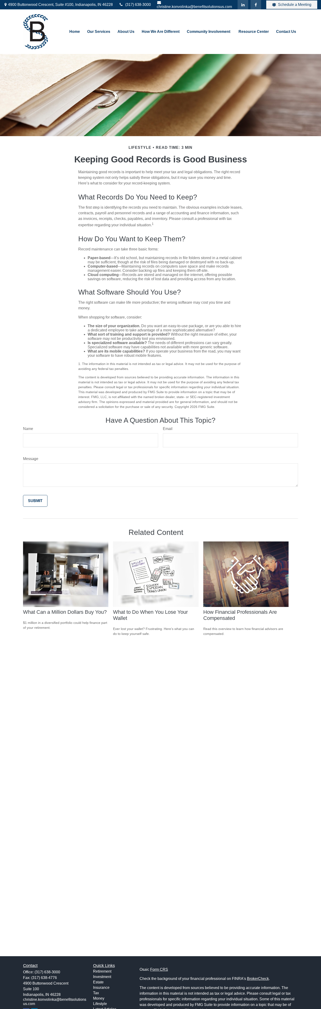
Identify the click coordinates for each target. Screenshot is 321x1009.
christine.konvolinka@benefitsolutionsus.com (194, 7)
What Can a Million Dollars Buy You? (65, 612)
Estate (98, 982)
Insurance (101, 988)
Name (28, 429)
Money (98, 998)
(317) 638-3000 (138, 5)
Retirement (102, 971)
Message (30, 459)
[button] (74, 32)
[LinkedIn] (243, 4)
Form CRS (159, 969)
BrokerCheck (258, 979)
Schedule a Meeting (294, 5)
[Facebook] (256, 4)
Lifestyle (100, 1004)
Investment (102, 977)
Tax (96, 993)
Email (167, 429)
